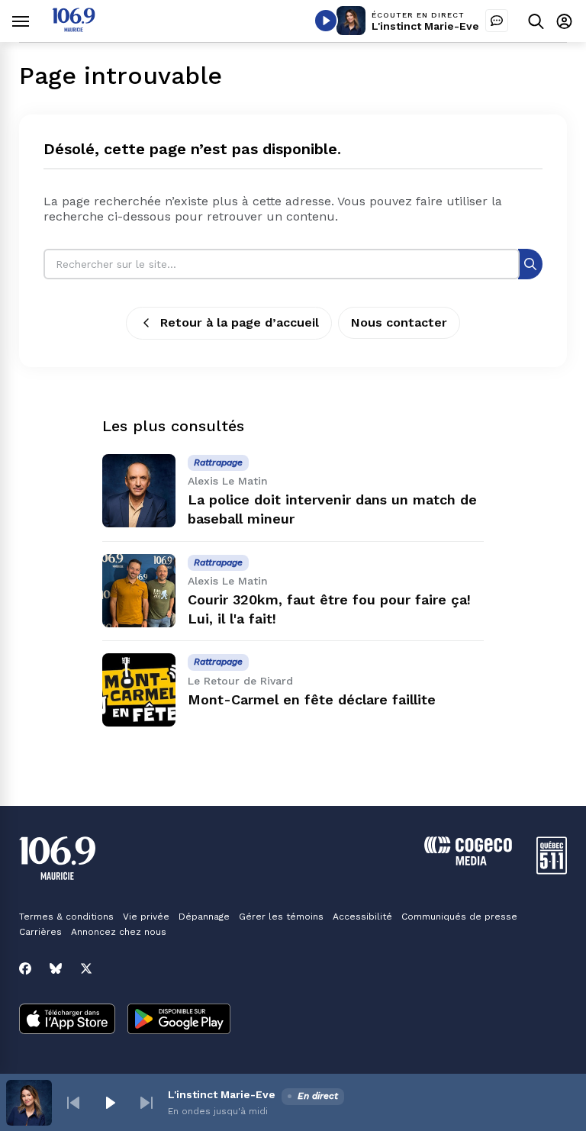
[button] (73, 1103)
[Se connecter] (564, 21)
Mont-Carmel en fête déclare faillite (312, 699)
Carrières (40, 931)
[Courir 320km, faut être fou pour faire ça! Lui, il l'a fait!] (138, 590)
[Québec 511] (551, 870)
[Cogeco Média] (468, 861)
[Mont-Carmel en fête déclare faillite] (138, 690)
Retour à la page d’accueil (239, 322)
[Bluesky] (56, 968)
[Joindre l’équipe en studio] (496, 20)
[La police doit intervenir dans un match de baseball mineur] (138, 490)
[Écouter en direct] (326, 20)
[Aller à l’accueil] (73, 28)
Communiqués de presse (459, 916)
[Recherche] (530, 264)
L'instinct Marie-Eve (425, 26)
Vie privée (146, 916)
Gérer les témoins (281, 916)
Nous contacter (399, 322)
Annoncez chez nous (118, 931)
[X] (86, 968)
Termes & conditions (66, 916)
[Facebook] (25, 968)
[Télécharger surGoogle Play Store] (178, 1020)
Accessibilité (362, 916)
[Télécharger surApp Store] (67, 1020)
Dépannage (204, 916)
